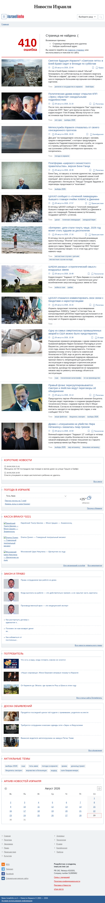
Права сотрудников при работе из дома (38, 580)
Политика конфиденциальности (67, 881)
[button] (13, 16)
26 (52, 815)
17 (25, 811)
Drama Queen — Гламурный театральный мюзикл (43, 537)
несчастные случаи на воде (60, 259)
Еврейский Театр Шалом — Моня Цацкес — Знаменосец (46, 523)
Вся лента (98, 481)
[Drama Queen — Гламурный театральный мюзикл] (11, 541)
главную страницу (75, 50)
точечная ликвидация (71, 220)
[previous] (6, 788)
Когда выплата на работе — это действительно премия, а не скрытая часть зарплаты (59, 593)
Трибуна (59, 852)
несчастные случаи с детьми (67, 256)
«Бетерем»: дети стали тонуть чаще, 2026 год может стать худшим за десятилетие (74, 229)
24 (25, 815)
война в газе (60, 287)
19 (52, 811)
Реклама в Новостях (62, 885)
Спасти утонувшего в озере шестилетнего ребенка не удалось (32, 475)
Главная (7, 836)
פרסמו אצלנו (59, 889)
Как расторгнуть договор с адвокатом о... (17, 621)
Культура (8, 856)
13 (66, 807)
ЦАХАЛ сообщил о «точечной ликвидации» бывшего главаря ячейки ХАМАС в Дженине (73, 198)
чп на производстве (92, 378)
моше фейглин (61, 417)
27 (66, 815)
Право (100, 68)
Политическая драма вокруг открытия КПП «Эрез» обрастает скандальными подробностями (72, 96)
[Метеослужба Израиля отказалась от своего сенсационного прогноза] (22, 139)
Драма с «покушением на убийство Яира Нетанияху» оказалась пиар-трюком (71, 425)
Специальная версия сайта (17, 878)
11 (39, 807)
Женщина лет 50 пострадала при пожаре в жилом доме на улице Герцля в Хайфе (41, 469)
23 (11, 815)
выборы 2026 (69, 120)
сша (56, 378)
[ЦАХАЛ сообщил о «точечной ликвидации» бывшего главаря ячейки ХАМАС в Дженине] (22, 208)
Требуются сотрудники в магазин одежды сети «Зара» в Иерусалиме (52, 725)
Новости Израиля (52, 6)
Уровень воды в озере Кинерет (17, 504)
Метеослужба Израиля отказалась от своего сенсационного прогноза (73, 129)
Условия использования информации (17, 901)
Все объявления (95, 750)
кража (64, 766)
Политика (99, 104)
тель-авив (33, 766)
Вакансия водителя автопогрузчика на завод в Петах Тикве (47, 738)
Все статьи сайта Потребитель (89, 698)
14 (80, 807)
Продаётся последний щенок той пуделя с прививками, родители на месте (54, 712)
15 (94, 807)
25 (38, 815)
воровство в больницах (36, 770)
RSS (8, 864)
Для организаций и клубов (74, 565)
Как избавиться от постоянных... (14, 638)
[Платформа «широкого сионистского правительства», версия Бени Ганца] (22, 175)
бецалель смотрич (77, 417)
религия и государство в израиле (68, 87)
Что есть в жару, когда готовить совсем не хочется (43, 660)
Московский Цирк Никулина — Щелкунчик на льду (43, 552)
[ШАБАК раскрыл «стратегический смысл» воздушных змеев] (22, 279)
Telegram (9, 869)
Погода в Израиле (94, 508)
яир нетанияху (74, 447)
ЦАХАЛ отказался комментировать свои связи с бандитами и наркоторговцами (75, 299)
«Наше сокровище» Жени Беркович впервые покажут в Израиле (49, 673)
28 (80, 815)
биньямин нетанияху (91, 447)
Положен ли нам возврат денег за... (20, 629)
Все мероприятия (95, 565)
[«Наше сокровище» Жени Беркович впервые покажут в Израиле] (11, 676)
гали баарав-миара (69, 770)
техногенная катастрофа (71, 378)
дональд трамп (78, 766)
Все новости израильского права (88, 645)
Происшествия (97, 203)
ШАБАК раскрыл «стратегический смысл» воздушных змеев (72, 268)
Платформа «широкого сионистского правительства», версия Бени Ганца (69, 165)
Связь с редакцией (62, 877)
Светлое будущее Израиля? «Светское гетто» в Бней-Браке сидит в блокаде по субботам (75, 62)
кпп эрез (58, 120)
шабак (70, 287)
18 (38, 811)
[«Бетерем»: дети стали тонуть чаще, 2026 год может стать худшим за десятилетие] (22, 240)
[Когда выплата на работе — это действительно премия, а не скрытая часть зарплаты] (11, 596)
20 (66, 811)
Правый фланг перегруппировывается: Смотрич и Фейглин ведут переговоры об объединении (72, 388)
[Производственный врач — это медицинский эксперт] (11, 609)
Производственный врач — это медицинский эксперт (44, 606)
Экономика (8, 844)
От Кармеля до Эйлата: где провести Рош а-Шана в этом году (48, 685)
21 (80, 811)
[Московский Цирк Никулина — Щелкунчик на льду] (11, 556)
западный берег (89, 220)
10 (25, 807)
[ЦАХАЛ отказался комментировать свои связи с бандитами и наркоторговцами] (22, 310)
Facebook (10, 874)
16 (11, 811)
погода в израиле (62, 156)
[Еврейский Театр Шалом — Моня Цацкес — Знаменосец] (11, 527)
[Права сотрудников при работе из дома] (11, 584)
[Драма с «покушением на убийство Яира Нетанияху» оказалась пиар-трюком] (22, 436)
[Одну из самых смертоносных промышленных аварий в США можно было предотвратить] (22, 343)
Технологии (98, 274)
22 (94, 811)
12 (52, 807)
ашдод (54, 770)
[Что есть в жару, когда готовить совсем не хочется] (11, 663)
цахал (57, 220)
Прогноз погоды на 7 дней (15, 501)
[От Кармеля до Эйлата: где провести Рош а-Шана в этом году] (11, 689)
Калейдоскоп (97, 134)
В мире (100, 338)
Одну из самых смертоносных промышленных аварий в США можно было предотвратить (74, 332)
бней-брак (90, 87)
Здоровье (60, 836)
